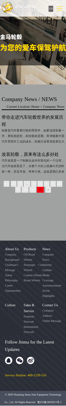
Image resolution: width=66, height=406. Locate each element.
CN (51, 8)
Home (35, 106)
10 (25, 189)
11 (33, 189)
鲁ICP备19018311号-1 (49, 402)
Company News (53, 106)
